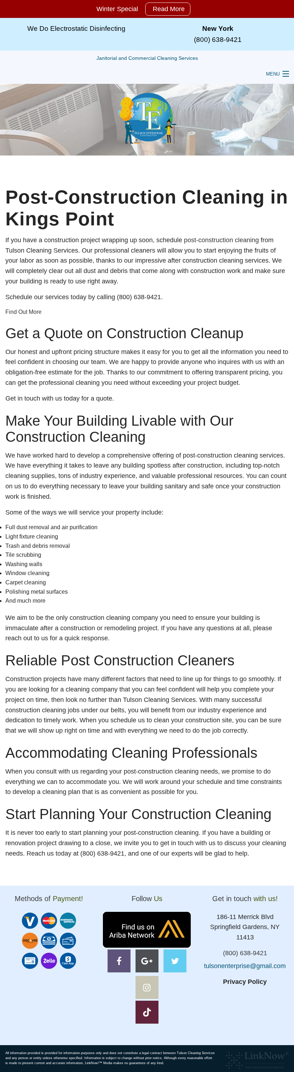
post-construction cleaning (221, 240)
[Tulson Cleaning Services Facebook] (119, 962)
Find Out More (23, 312)
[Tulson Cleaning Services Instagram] (147, 989)
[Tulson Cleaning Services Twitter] (175, 962)
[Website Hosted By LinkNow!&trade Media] (257, 1058)
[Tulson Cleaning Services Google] (147, 962)
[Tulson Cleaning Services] (147, 118)
